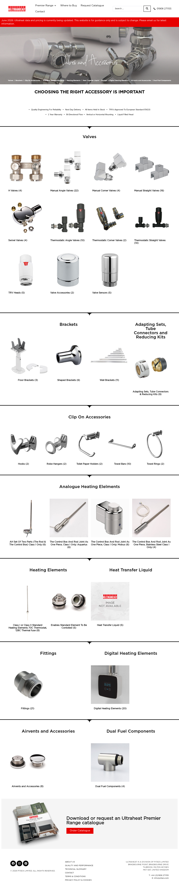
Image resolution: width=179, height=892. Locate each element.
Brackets (19, 80)
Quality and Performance (79, 866)
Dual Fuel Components (162, 80)
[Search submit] (147, 9)
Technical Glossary (75, 869)
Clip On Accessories (32, 80)
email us (151, 20)
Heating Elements (74, 80)
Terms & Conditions (75, 876)
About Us (70, 862)
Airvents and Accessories (141, 80)
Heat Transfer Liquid (91, 80)
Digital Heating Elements (119, 80)
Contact (69, 873)
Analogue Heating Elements (53, 80)
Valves (10, 80)
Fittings (104, 80)
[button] (46, 5)
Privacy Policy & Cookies (78, 880)
